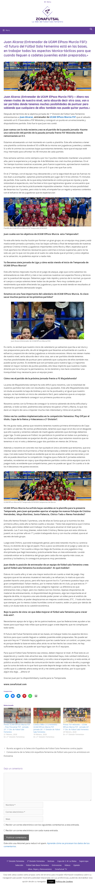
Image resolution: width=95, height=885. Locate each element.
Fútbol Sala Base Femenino (37, 865)
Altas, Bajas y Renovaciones (40, 869)
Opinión (76, 865)
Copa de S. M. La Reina (66, 861)
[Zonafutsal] (47, 14)
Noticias (51, 861)
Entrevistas (57, 865)
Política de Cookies (64, 881)
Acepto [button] (51, 881)
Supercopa (83, 861)
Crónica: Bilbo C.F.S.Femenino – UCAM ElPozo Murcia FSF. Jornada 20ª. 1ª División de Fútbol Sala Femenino (46, 728)
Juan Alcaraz (26, 117)
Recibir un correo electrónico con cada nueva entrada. (32, 830)
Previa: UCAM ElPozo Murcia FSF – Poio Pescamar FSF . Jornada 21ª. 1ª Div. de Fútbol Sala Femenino (17, 728)
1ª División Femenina (15, 861)
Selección (19, 865)
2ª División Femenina (36, 861)
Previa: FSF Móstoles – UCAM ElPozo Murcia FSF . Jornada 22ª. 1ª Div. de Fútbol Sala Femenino (76, 727)
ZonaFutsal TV (61, 869)
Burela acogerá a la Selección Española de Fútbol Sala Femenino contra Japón (45, 748)
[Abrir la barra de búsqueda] (91, 29)
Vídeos (67, 865)
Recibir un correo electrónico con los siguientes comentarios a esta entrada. (42, 824)
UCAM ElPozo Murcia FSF (63, 117)
